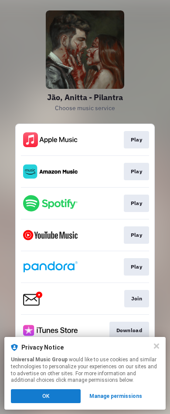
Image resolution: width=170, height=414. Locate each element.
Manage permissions (115, 396)
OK (45, 396)
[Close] (156, 346)
